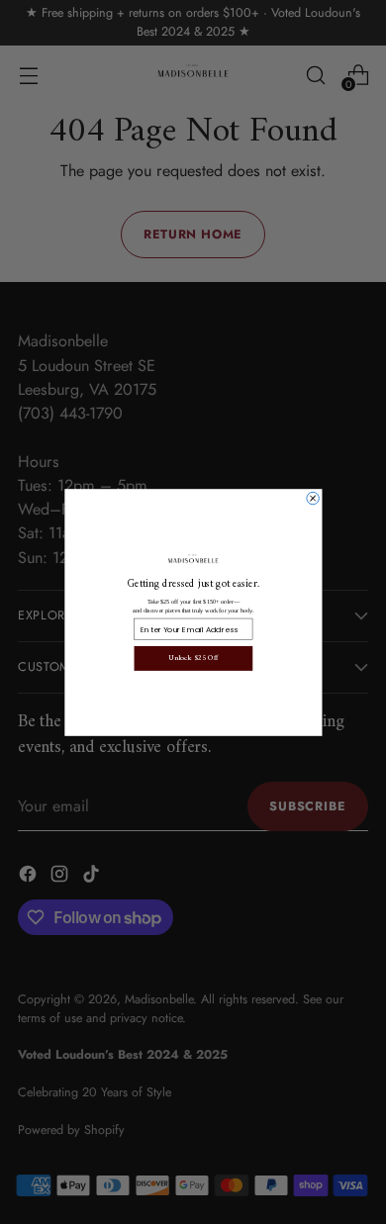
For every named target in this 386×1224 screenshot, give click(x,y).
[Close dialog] (312, 498)
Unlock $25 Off (193, 658)
